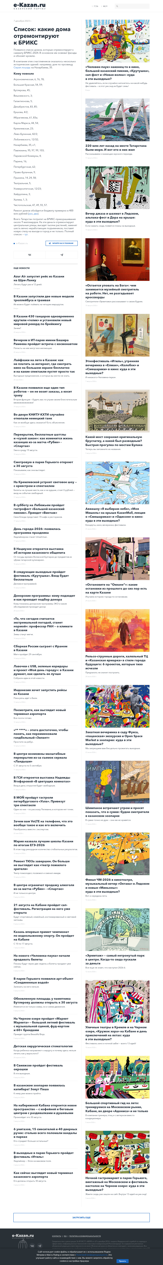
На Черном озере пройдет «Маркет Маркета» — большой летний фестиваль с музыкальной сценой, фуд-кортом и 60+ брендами (44, 1024)
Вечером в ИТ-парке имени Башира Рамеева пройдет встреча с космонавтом (45, 342)
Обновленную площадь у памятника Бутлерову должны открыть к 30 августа (46, 1000)
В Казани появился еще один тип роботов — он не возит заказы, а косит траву (43, 391)
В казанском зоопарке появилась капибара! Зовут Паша (39, 1087)
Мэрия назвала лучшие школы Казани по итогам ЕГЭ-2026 (43, 843)
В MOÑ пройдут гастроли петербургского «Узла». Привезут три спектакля (39, 801)
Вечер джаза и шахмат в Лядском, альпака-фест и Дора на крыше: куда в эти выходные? (112, 217)
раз (31, 213)
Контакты (56, 1236)
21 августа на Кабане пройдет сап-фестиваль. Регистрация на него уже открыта (42, 908)
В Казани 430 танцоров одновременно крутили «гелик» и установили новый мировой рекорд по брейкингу (44, 320)
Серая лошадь (22, 67)
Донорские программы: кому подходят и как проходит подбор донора (44, 597)
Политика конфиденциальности (85, 1236)
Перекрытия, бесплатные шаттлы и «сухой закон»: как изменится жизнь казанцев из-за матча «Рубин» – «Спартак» (43, 440)
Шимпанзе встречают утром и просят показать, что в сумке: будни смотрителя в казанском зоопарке (117, 812)
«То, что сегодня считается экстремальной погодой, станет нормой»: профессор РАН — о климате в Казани (43, 624)
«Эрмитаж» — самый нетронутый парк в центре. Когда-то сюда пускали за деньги (115, 959)
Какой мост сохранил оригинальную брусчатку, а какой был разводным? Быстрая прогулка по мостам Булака (113, 441)
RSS (65, 1236)
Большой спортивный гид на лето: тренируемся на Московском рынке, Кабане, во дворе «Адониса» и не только (116, 1107)
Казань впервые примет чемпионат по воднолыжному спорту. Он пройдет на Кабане (44, 935)
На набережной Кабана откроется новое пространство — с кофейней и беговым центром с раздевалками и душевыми (45, 1109)
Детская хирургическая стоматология (43, 1046)
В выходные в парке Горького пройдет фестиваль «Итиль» (44, 1155)
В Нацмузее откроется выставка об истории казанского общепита (39, 550)
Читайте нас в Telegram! (62, 243)
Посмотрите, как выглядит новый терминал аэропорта (40, 712)
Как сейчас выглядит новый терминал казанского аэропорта (43, 1175)
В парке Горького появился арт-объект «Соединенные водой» (43, 980)
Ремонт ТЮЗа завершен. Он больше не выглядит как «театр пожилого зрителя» (42, 865)
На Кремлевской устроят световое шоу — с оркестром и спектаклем (45, 484)
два (36, 213)
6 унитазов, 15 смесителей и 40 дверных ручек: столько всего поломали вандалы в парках (45, 1133)
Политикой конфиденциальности (91, 1255)
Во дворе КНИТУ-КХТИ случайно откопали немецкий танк (39, 416)
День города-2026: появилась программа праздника (37, 530)
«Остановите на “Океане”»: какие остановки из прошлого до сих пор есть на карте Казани (116, 588)
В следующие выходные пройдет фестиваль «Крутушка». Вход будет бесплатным (41, 575)
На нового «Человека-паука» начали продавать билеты (42, 957)
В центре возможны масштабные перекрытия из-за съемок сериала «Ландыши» (40, 757)
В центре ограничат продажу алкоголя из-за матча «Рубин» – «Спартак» (44, 887)
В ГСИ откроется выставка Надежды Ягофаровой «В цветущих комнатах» (42, 779)
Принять (122, 1261)
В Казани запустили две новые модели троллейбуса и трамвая (44, 298)
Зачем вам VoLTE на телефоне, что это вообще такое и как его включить (43, 823)
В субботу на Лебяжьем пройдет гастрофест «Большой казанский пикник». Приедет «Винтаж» (39, 509)
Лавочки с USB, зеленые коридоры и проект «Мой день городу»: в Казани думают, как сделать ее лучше (43, 670)
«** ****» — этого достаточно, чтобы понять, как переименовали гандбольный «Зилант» (41, 733)
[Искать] (117, 6)
